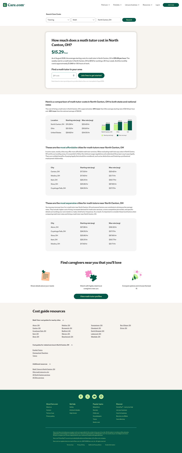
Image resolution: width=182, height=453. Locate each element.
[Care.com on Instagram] (101, 396)
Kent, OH (54, 180)
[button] (48, 320)
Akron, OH (54, 227)
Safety (72, 407)
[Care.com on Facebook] (80, 396)
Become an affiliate (122, 416)
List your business (121, 410)
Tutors (95, 419)
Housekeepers (97, 416)
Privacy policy (50, 416)
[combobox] (108, 20)
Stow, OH (54, 184)
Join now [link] (171, 5)
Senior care (96, 422)
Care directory (120, 419)
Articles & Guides (75, 410)
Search (129, 20)
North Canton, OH (57, 124)
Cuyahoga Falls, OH (58, 188)
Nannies (95, 410)
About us (49, 407)
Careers (48, 410)
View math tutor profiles (91, 296)
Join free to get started (91, 75)
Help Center (73, 413)
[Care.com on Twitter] (87, 396)
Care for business (121, 413)
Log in (158, 5)
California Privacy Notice (94, 445)
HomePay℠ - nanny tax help (124, 407)
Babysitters (96, 407)
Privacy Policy (81, 445)
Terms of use (50, 413)
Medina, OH (55, 176)
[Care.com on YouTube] (94, 396)
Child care (96, 413)
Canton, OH (55, 172)
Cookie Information (110, 445)
